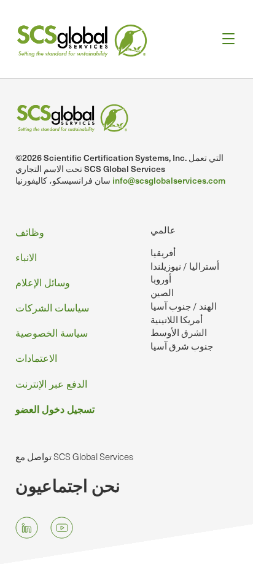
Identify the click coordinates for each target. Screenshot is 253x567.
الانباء (26, 256)
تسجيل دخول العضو (55, 408)
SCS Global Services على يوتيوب (61, 527)
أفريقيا (163, 252)
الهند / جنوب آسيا (183, 306)
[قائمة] (224, 39)
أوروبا (160, 279)
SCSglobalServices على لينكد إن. (26, 527)
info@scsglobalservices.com (168, 180)
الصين (162, 292)
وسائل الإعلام (42, 282)
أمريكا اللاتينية (176, 319)
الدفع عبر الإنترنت (51, 383)
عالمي (163, 230)
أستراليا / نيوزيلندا (184, 266)
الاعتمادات (36, 357)
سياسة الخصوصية (51, 332)
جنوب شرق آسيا (181, 346)
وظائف (29, 231)
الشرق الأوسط (178, 332)
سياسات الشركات (52, 307)
